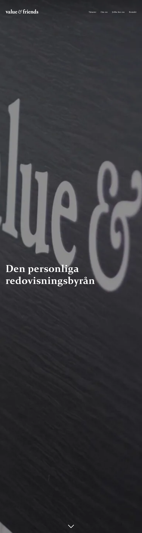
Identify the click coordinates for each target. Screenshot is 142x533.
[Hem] (22, 13)
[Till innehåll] (71, 526)
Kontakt (132, 12)
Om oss (104, 12)
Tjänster (92, 12)
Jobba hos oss (118, 12)
